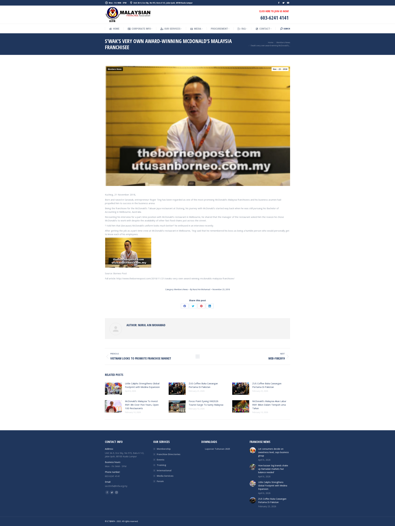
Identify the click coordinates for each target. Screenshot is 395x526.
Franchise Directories (168, 454)
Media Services (165, 475)
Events (160, 459)
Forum (160, 481)
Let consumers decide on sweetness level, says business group (273, 452)
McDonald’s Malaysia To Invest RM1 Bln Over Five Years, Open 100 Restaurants (142, 405)
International (164, 470)
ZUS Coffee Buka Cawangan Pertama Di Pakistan (203, 385)
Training (161, 465)
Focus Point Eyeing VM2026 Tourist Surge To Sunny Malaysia (206, 403)
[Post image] (113, 388)
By (200, 289)
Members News (115, 69)
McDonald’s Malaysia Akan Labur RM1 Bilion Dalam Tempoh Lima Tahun (269, 405)
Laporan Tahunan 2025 (217, 448)
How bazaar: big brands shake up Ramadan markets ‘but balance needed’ (273, 469)
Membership (164, 448)
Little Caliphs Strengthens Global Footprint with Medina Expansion (142, 385)
